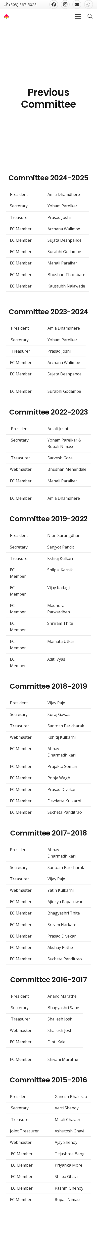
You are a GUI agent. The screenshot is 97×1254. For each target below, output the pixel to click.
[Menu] (78, 16)
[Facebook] (53, 4)
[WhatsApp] (88, 4)
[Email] (76, 4)
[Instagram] (65, 4)
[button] (90, 16)
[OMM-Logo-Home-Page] (6, 16)
